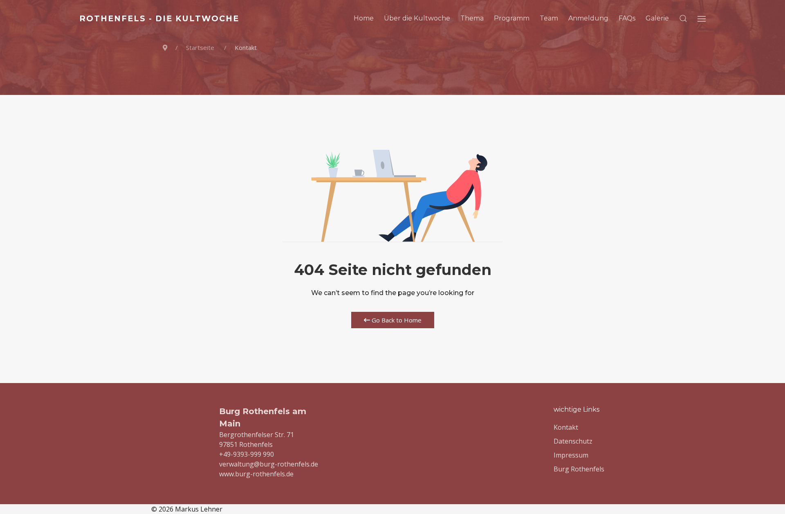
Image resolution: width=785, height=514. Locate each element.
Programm (511, 18)
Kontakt (566, 427)
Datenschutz (573, 441)
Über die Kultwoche (417, 18)
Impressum (571, 455)
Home (364, 18)
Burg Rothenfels (579, 468)
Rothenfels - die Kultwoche (159, 18)
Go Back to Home (396, 320)
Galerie (657, 18)
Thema (472, 18)
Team (549, 18)
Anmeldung (588, 18)
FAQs (627, 18)
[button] (683, 18)
